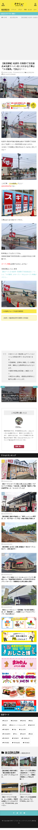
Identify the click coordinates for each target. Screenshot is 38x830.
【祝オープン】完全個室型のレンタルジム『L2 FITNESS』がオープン (28, 799)
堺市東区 (27, 742)
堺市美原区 (17, 742)
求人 (16, 734)
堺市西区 (6, 742)
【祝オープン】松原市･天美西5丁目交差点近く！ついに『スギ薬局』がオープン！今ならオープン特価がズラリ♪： (19, 274)
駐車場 (24, 720)
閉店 (5, 725)
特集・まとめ (28, 9)
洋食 (15, 729)
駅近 (31, 720)
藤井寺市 (32, 725)
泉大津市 (23, 729)
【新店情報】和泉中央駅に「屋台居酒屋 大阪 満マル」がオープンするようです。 (9, 774)
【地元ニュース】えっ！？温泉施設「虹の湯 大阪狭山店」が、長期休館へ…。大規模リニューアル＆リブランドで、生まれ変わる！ (18, 612)
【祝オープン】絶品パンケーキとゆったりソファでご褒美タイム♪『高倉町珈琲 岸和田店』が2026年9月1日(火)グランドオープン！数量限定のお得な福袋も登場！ (18, 579)
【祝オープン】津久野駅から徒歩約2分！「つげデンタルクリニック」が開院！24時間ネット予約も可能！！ (28, 775)
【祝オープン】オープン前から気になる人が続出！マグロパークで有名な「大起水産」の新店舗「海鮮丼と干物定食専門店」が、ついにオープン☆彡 (18, 486)
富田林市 (16, 738)
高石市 (6, 720)
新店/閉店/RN (5, 9)
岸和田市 (6, 738)
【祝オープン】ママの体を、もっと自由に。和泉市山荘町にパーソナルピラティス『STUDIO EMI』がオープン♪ (9, 801)
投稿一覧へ (18, 446)
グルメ (20, 9)
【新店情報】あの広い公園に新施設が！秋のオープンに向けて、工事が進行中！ (18, 548)
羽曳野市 (6, 729)
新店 (4, 74)
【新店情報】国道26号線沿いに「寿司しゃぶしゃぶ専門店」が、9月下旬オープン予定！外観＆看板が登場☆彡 (18, 517)
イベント (13, 9)
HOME (5, 17)
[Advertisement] (19, 39)
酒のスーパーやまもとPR (18, 725)
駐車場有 (13, 74)
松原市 (8, 74)
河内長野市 (7, 734)
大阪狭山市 (26, 738)
